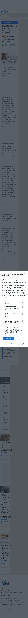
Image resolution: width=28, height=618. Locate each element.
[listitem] (14, 302)
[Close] (24, 274)
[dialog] (14, 309)
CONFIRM (8, 338)
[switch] (22, 307)
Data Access (14, 344)
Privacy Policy (22, 344)
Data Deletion (5, 344)
